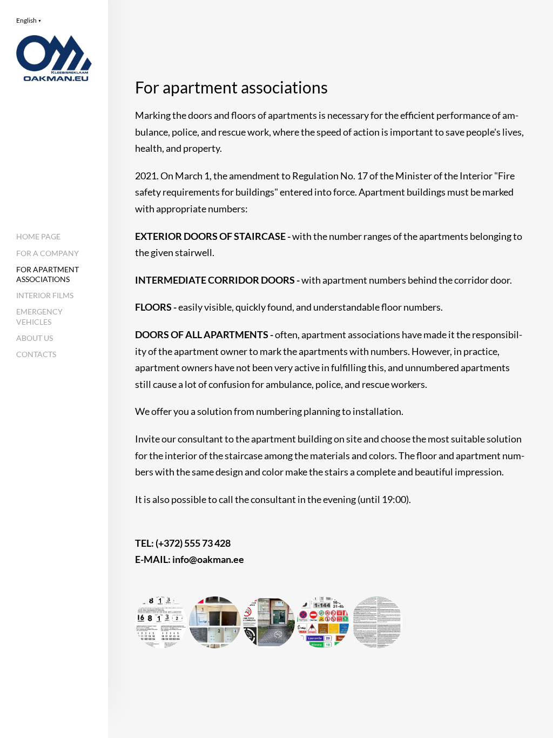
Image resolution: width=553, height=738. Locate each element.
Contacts (36, 354)
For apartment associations (47, 274)
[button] (29, 20)
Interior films (44, 295)
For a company (47, 253)
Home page (38, 236)
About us (34, 338)
